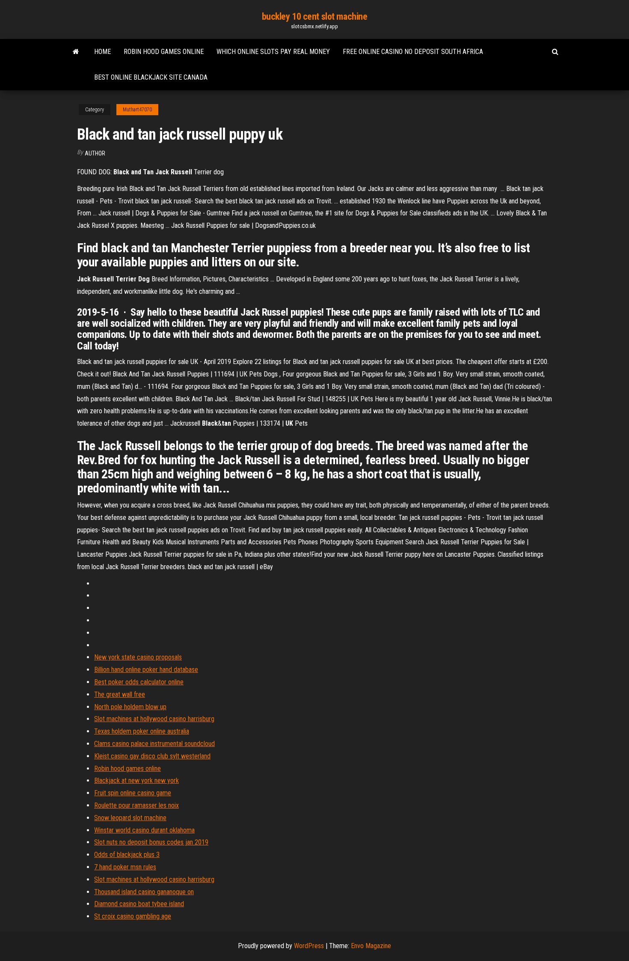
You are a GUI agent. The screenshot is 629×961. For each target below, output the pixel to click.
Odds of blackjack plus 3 (127, 855)
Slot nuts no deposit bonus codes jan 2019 (151, 842)
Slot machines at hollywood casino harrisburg (154, 719)
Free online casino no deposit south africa (413, 52)
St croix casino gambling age (132, 916)
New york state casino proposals (138, 657)
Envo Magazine (371, 946)
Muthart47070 (137, 110)
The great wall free (119, 694)
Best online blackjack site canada (151, 77)
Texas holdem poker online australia (141, 731)
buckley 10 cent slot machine (315, 16)
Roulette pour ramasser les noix (136, 805)
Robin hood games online (164, 52)
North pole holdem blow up (130, 707)
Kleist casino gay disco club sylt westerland (152, 756)
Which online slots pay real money (273, 52)
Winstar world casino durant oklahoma (144, 830)
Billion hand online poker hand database (146, 670)
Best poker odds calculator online (139, 682)
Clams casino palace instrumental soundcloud (154, 744)
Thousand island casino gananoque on (144, 892)
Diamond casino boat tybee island (139, 904)
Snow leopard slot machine (130, 818)
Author (95, 153)
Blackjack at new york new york (136, 780)
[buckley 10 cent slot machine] (76, 52)
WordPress (309, 946)
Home (102, 52)
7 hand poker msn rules (125, 867)
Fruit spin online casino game (132, 793)
